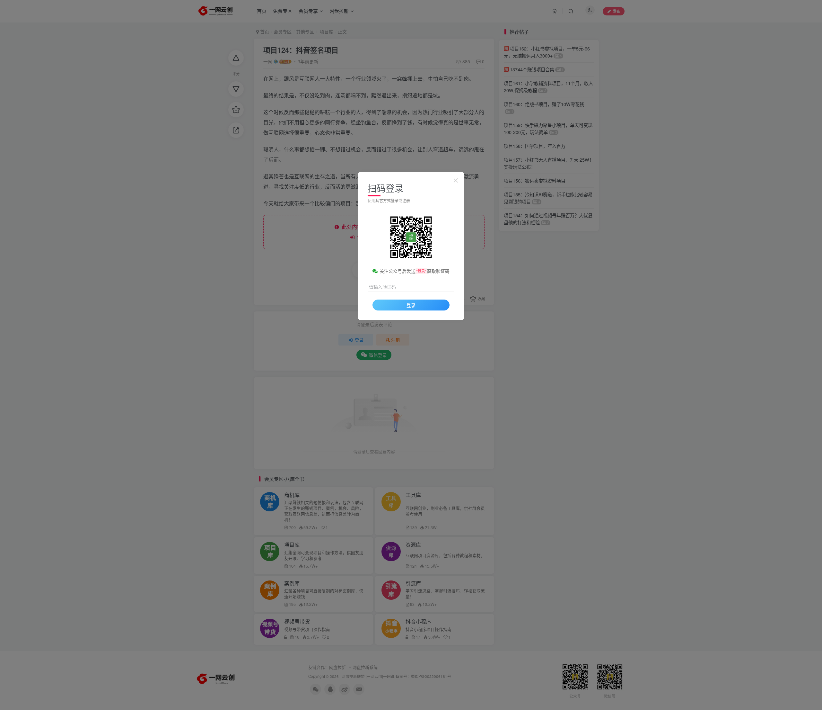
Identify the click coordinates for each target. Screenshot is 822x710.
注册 (406, 200)
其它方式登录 (386, 200)
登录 (411, 305)
